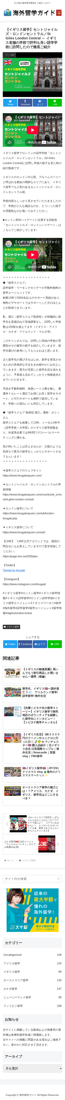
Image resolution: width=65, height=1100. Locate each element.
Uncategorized (32, 954)
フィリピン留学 (32, 1005)
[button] (59, 879)
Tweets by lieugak (14, 570)
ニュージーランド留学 (32, 997)
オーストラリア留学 (32, 980)
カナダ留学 (32, 988)
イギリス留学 (13, 627)
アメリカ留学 (32, 963)
